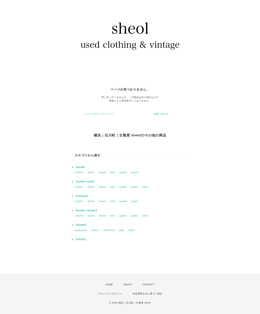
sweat (102, 172)
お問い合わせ (160, 114)
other (131, 230)
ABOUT (127, 284)
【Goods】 (81, 225)
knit (113, 172)
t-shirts (79, 172)
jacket (123, 172)
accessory (81, 230)
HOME (109, 284)
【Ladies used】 (85, 181)
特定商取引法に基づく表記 (147, 293)
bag (121, 230)
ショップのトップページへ (99, 114)
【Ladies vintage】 (86, 210)
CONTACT (148, 284)
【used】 (80, 167)
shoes (95, 230)
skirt (145, 187)
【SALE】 (81, 239)
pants (134, 172)
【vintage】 (82, 196)
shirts (91, 172)
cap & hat (109, 230)
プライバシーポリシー (110, 293)
